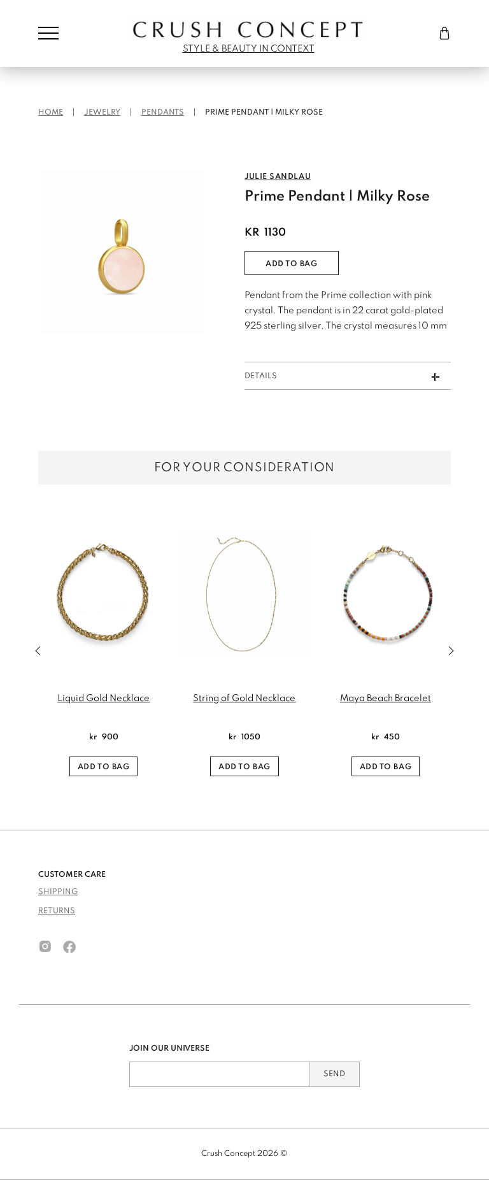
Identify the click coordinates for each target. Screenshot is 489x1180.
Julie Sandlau (277, 177)
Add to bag (292, 264)
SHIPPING (58, 892)
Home (50, 113)
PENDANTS (162, 113)
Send (334, 1074)
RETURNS (56, 911)
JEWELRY (102, 113)
